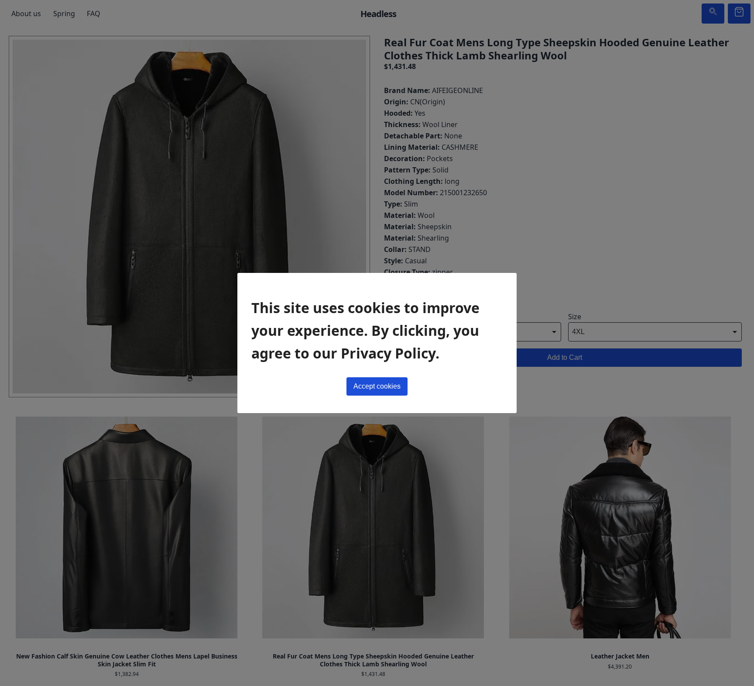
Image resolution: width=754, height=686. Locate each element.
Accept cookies (377, 386)
